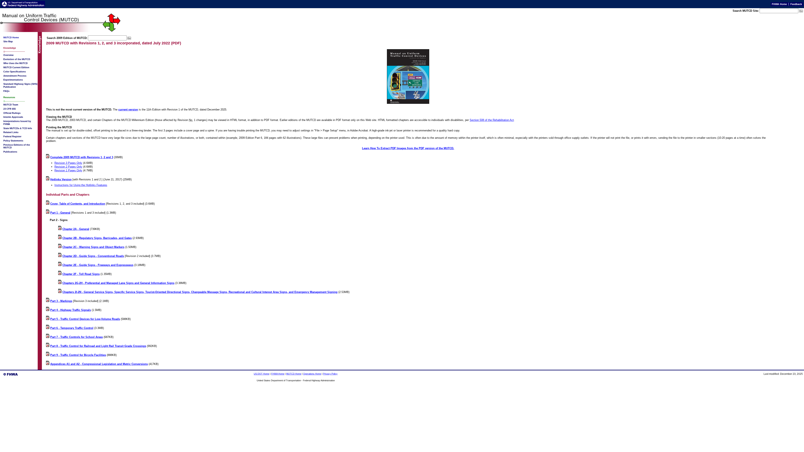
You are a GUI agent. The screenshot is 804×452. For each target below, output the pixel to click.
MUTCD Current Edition (16, 67)
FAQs (6, 91)
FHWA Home (277, 373)
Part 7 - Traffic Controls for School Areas (76, 337)
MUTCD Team (10, 104)
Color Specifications (14, 71)
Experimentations (13, 79)
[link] (48, 220)
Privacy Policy (330, 373)
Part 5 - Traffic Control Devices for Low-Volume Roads (85, 319)
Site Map (8, 41)
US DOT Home (261, 373)
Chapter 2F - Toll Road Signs (81, 274)
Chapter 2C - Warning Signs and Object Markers (93, 247)
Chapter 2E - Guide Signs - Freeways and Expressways (97, 265)
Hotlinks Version (61, 179)
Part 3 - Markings (61, 301)
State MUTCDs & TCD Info (17, 128)
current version (128, 109)
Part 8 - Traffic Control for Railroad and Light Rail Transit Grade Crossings (98, 346)
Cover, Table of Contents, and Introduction (77, 203)
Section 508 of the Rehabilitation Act (492, 120)
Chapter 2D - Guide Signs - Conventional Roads (93, 256)
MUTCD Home (293, 373)
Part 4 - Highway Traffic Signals (70, 310)
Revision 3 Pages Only (68, 162)
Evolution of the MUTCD (16, 59)
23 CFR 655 (9, 109)
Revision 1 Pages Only (68, 170)
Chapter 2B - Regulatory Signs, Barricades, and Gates (97, 238)
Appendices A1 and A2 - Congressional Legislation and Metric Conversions (99, 364)
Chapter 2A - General (75, 229)
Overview (8, 55)
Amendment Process (14, 75)
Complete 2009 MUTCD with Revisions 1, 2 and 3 (81, 157)
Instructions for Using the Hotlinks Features (80, 185)
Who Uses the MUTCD (15, 63)
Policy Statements (13, 140)
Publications (10, 151)
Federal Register (12, 136)
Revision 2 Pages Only (68, 166)
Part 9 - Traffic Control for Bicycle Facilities (78, 355)
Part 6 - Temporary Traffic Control (71, 328)
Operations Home (312, 373)
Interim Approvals (13, 117)
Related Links (10, 132)
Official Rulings (12, 113)
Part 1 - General (60, 212)
